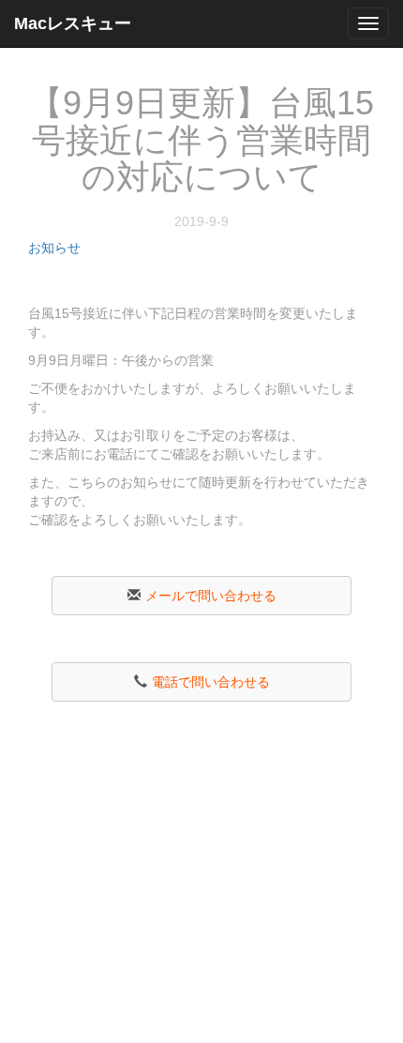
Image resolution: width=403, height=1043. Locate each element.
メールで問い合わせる (210, 595)
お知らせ (54, 247)
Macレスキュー (72, 23)
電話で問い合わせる (211, 681)
